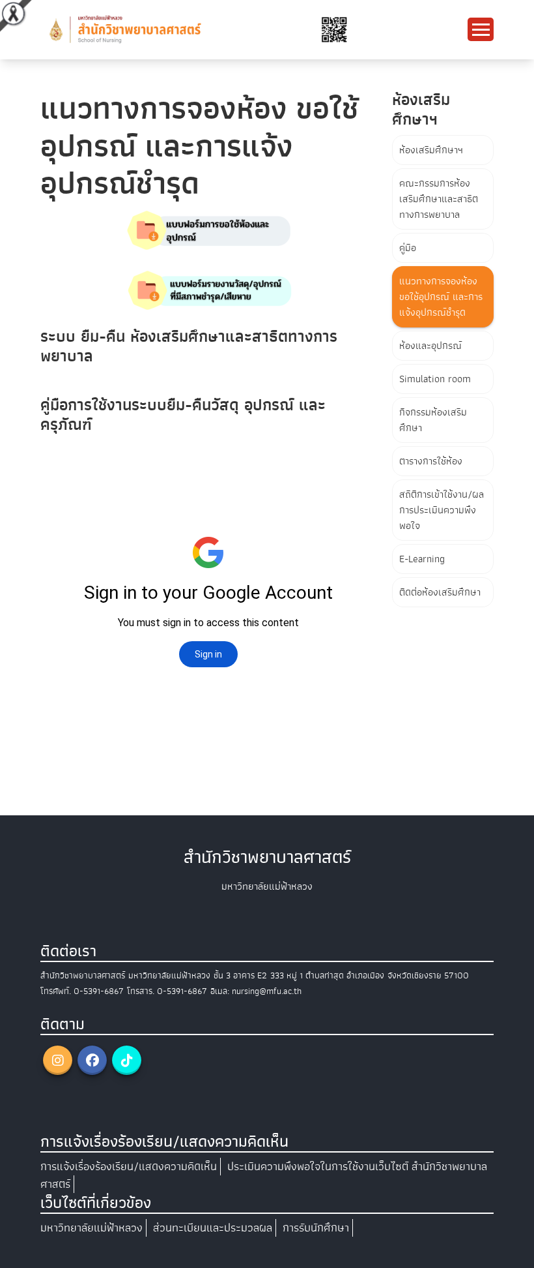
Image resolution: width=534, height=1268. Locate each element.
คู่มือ (407, 248)
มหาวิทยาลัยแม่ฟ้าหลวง (91, 1228)
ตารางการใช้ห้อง (430, 461)
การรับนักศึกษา (316, 1228)
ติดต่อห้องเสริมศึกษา (440, 592)
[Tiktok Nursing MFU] (126, 1060)
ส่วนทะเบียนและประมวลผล (212, 1228)
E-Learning (422, 559)
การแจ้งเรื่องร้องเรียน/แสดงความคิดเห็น (128, 1166)
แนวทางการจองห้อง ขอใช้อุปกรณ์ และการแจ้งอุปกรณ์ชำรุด (441, 296)
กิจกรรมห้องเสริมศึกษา (433, 420)
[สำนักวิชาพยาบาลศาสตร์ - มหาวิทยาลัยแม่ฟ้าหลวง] (196, 29)
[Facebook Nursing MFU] (92, 1060)
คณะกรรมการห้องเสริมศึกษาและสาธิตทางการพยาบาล (438, 198)
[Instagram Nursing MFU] (57, 1060)
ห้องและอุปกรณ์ (430, 346)
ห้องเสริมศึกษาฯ (431, 150)
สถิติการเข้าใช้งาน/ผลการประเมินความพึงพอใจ (441, 510)
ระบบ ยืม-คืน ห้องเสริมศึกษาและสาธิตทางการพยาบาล (188, 346)
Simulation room (435, 379)
